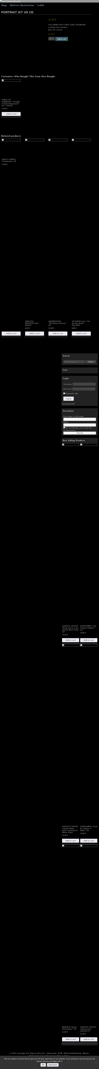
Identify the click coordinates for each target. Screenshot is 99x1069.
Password (67, 389)
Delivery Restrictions (22, 5)
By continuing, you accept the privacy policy (77, 429)
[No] (96, 1062)
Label (40, 5)
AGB (60, 1053)
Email (65, 422)
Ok (43, 1065)
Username (67, 384)
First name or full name (73, 416)
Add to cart (61, 39)
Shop (4, 5)
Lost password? (68, 404)
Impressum (51, 1053)
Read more (53, 1065)
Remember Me (71, 393)
